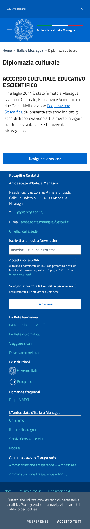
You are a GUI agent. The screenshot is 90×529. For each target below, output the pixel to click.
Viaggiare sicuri (20, 343)
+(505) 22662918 (29, 212)
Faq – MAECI (19, 399)
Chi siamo (16, 420)
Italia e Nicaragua (30, 50)
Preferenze (38, 521)
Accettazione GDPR (24, 260)
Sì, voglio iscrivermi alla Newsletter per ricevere (41, 286)
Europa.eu (24, 381)
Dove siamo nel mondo (26, 352)
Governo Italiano (16, 9)
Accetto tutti (70, 521)
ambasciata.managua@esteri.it (45, 222)
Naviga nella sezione (45, 158)
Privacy (13, 274)
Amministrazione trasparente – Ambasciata (42, 465)
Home (7, 50)
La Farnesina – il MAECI (27, 324)
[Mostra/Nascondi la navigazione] (9, 29)
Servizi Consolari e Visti (26, 438)
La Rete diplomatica (24, 334)
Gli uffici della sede (23, 231)
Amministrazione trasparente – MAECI (39, 474)
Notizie (14, 448)
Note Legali (25, 274)
